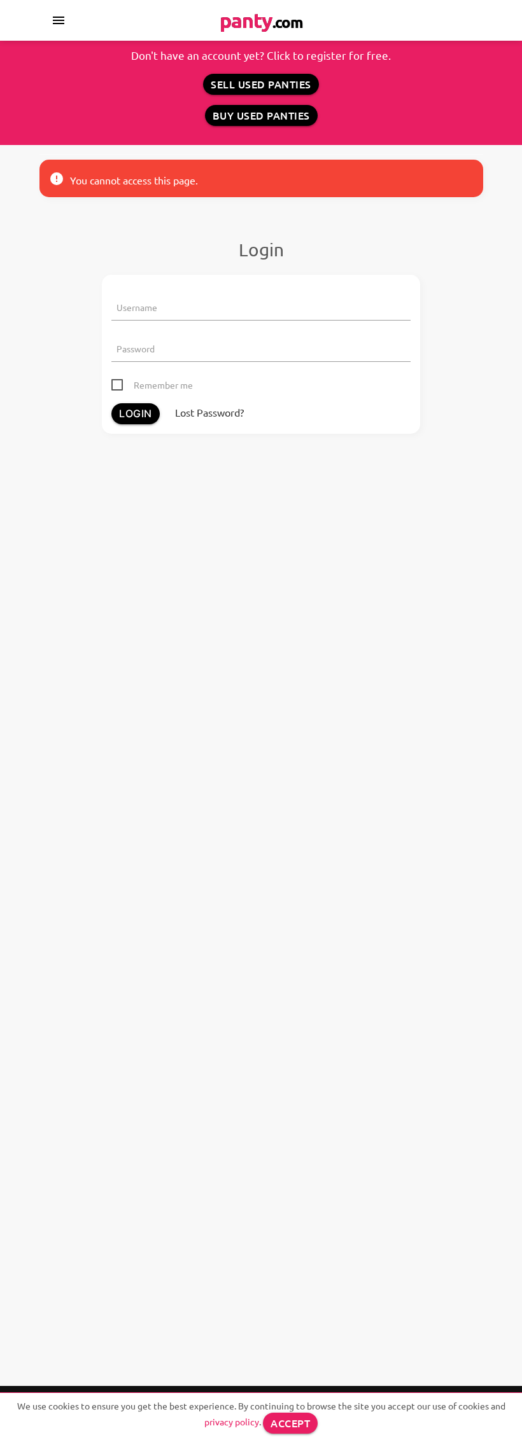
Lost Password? (209, 412)
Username (136, 307)
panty (261, 20)
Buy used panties (261, 115)
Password (135, 348)
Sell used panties (261, 84)
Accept (290, 1423)
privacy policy (231, 1421)
